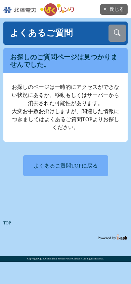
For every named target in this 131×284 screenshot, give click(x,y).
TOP (7, 223)
